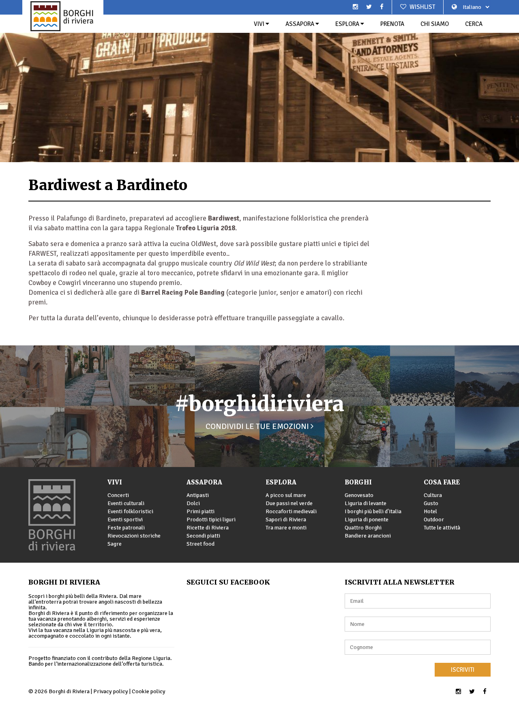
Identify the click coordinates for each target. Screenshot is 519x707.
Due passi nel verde (289, 503)
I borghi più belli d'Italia (373, 511)
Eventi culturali (125, 503)
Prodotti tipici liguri (211, 519)
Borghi (358, 482)
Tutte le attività (442, 527)
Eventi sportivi (125, 519)
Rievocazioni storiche (134, 535)
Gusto (431, 503)
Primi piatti (200, 511)
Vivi (260, 24)
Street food (200, 543)
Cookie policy (148, 691)
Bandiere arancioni (368, 535)
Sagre (114, 543)
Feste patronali (126, 527)
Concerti (118, 495)
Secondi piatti (203, 535)
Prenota (392, 24)
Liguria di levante (365, 503)
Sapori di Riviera (286, 519)
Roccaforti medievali (291, 511)
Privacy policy (110, 691)
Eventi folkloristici (130, 511)
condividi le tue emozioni (258, 426)
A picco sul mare (286, 495)
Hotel (430, 511)
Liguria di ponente (366, 519)
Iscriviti (462, 669)
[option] (259, 81)
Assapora (300, 24)
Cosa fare (442, 482)
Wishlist (421, 7)
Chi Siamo (434, 24)
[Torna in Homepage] (62, 16)
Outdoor (434, 519)
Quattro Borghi (363, 527)
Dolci (193, 503)
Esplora (347, 24)
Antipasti (198, 495)
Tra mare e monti (286, 527)
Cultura (433, 495)
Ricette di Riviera (208, 527)
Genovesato (359, 495)
